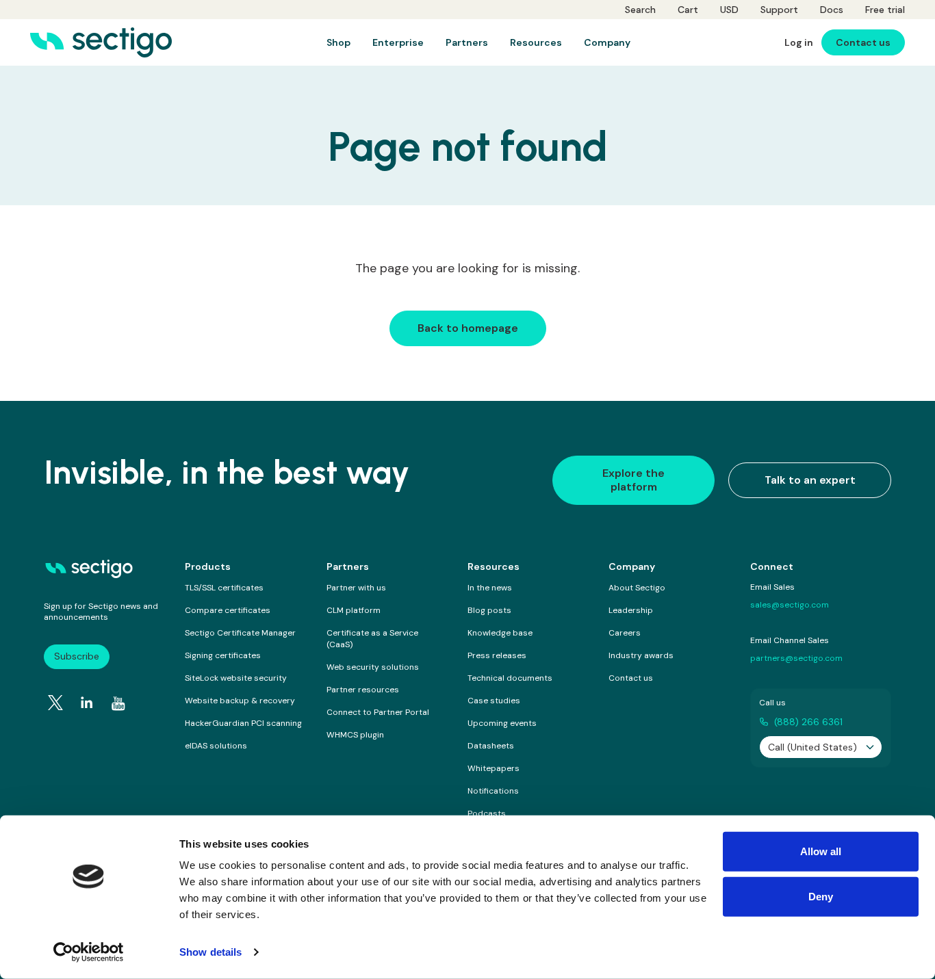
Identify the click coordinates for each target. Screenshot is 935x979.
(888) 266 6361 (808, 722)
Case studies (493, 700)
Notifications (493, 790)
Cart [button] (688, 9)
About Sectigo (637, 587)
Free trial (885, 9)
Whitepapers (493, 768)
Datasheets (490, 745)
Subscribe (76, 656)
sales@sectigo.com (789, 604)
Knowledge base (500, 632)
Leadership (631, 610)
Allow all (821, 851)
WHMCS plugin (355, 734)
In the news (489, 587)
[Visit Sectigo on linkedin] (87, 702)
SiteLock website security (236, 678)
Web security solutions (372, 667)
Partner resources (362, 689)
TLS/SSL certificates (224, 587)
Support (779, 9)
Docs (831, 9)
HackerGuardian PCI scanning (243, 723)
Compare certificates (227, 610)
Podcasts (486, 813)
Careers (625, 632)
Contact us (631, 678)
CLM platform (353, 610)
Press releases (496, 655)
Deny (820, 896)
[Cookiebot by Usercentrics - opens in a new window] (89, 952)
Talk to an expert (810, 480)
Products (208, 566)
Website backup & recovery (240, 700)
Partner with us (356, 587)
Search (640, 9)
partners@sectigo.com (796, 658)
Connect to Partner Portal (377, 712)
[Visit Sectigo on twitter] (55, 702)
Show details (210, 952)
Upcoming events (502, 723)
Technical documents (509, 678)
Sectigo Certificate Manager (240, 632)
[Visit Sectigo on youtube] (118, 703)
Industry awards (641, 655)
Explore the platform (633, 480)
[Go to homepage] (101, 42)
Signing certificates (223, 655)
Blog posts (489, 610)
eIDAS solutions (216, 745)
